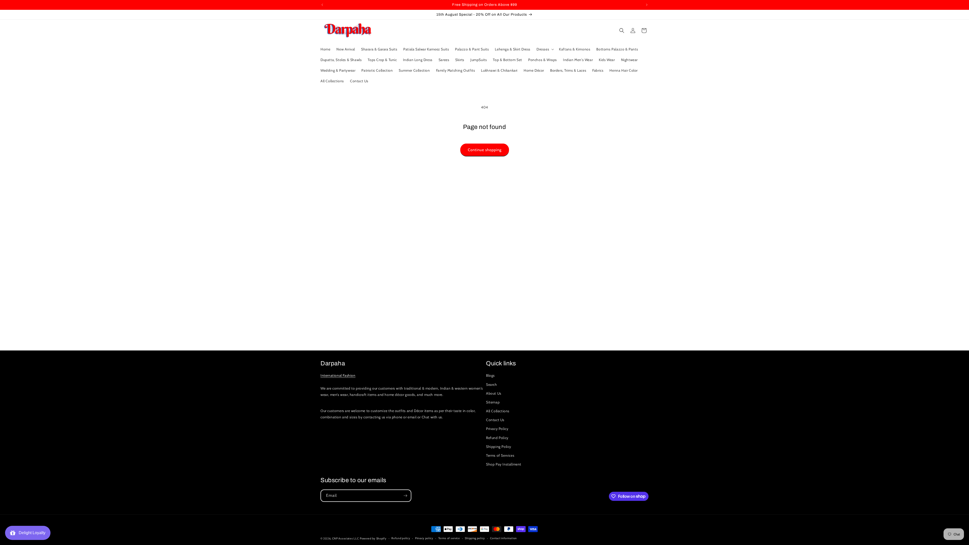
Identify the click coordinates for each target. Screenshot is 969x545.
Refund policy (400, 538)
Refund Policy (497, 437)
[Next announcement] (646, 5)
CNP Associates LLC (345, 538)
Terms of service (449, 538)
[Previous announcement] (322, 5)
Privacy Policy (497, 428)
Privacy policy (424, 538)
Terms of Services (500, 455)
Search (491, 384)
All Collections (497, 411)
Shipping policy (475, 538)
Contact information (503, 538)
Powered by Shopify (373, 538)
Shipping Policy (498, 446)
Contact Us (495, 420)
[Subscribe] (405, 495)
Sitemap (493, 402)
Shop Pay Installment (503, 464)
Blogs (490, 375)
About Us (493, 393)
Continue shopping (484, 150)
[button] (544, 49)
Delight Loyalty (31, 533)
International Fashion (338, 375)
